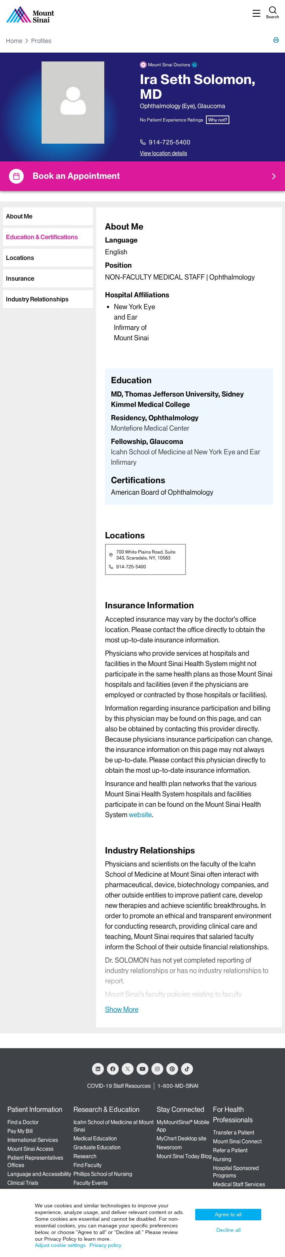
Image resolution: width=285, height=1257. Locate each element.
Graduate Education (97, 1147)
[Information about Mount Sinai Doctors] (194, 65)
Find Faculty (87, 1165)
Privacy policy (105, 1245)
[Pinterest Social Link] (172, 1069)
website (140, 814)
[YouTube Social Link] (142, 1069)
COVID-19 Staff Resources (119, 1086)
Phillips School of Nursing (102, 1174)
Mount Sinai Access (30, 1149)
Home (14, 40)
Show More (121, 1009)
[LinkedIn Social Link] (98, 1069)
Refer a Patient (230, 1150)
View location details (163, 153)
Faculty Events (90, 1183)
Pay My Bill (20, 1131)
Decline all (228, 1230)
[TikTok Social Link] (187, 1069)
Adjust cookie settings (60, 1245)
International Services (32, 1140)
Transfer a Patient (233, 1132)
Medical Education (95, 1138)
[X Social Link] (128, 1069)
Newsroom (169, 1147)
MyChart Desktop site (181, 1138)
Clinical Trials (22, 1183)
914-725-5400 (169, 142)
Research (84, 1156)
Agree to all (228, 1214)
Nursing (222, 1159)
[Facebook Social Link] (113, 1069)
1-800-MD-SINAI (177, 1086)
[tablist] (46, 254)
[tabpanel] (189, 281)
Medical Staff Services (239, 1184)
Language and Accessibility (39, 1174)
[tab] (48, 216)
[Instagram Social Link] (157, 1069)
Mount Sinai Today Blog (184, 1156)
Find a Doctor (23, 1122)
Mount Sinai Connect (237, 1141)
